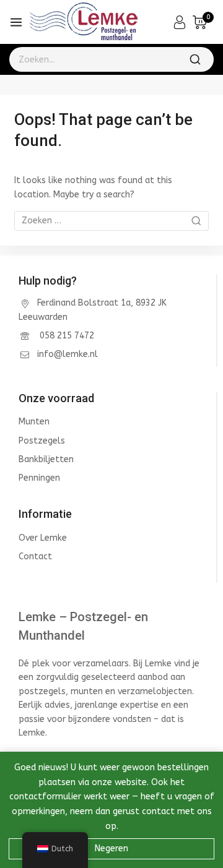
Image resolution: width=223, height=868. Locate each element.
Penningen (39, 478)
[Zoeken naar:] (111, 220)
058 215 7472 (65, 335)
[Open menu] (16, 22)
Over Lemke (43, 538)
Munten (34, 421)
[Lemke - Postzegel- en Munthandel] (83, 22)
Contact (35, 556)
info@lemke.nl (67, 354)
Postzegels (42, 441)
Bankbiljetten (46, 459)
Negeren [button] (111, 848)
